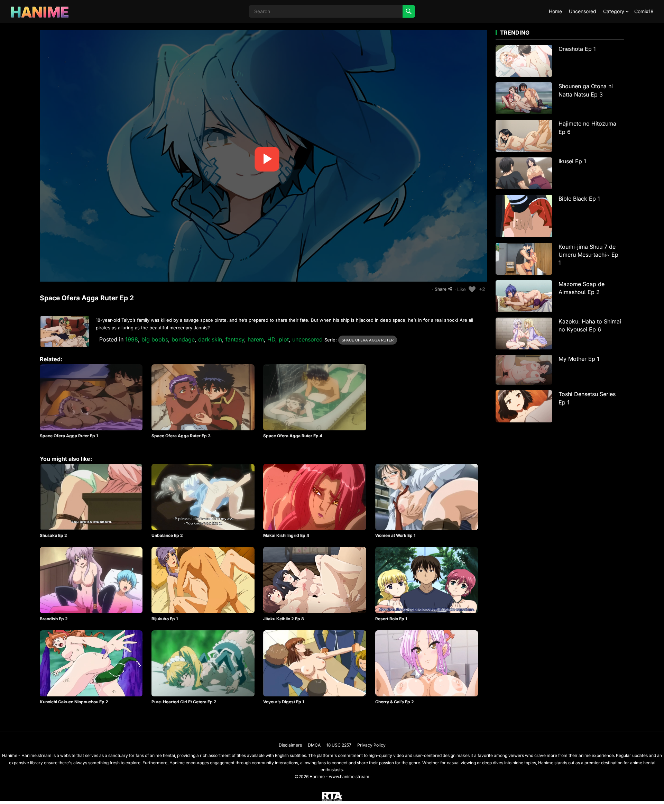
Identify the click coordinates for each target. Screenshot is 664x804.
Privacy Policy (371, 745)
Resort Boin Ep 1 (391, 618)
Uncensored (582, 11)
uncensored (307, 339)
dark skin (210, 339)
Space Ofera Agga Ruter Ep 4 (292, 435)
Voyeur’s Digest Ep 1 (283, 701)
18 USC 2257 (338, 745)
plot (284, 339)
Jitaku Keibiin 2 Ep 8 (283, 618)
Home (555, 11)
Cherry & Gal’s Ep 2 (394, 701)
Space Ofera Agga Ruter (368, 340)
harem (256, 339)
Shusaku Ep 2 (53, 535)
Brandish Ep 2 (54, 618)
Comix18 (644, 11)
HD (271, 339)
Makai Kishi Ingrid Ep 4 (286, 535)
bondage (183, 339)
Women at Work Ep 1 (395, 535)
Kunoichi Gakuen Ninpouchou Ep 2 (74, 701)
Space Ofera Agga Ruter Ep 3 (181, 435)
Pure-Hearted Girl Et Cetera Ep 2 (183, 701)
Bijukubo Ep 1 (164, 618)
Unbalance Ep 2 (167, 535)
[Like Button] (472, 289)
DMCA (314, 745)
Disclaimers (290, 745)
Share (440, 289)
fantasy (234, 339)
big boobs (154, 339)
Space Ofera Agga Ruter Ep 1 (69, 435)
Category (613, 11)
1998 (131, 339)
